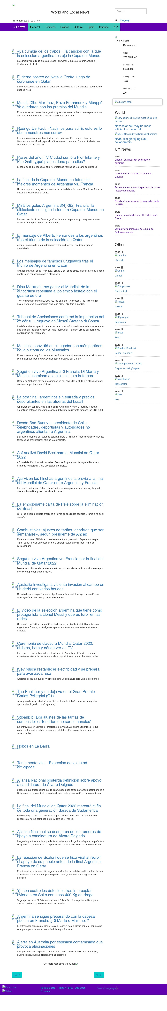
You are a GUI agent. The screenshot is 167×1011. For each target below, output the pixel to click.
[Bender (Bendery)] (137, 348)
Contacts (46, 991)
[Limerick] (137, 255)
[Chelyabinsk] (137, 286)
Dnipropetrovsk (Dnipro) (127, 368)
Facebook (25, 69)
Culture (78, 27)
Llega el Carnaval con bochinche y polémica (132, 161)
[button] (124, 20)
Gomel (118, 275)
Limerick (119, 260)
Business (50, 27)
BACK (17, 974)
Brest (117, 337)
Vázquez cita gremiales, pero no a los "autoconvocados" (134, 230)
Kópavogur (120, 322)
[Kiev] (137, 394)
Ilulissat (118, 306)
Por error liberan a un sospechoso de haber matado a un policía (137, 189)
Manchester (121, 383)
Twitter (37, 69)
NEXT (99, 974)
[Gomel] (137, 270)
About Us (80, 987)
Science (104, 27)
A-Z (116, 27)
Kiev (117, 399)
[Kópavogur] (137, 317)
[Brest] (137, 332)
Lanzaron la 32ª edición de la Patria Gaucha (133, 175)
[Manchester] (137, 379)
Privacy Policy (65, 987)
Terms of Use (48, 987)
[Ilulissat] (137, 301)
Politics (64, 27)
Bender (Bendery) (124, 352)
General (35, 27)
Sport (91, 27)
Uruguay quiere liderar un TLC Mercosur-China (136, 216)
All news (19, 26)
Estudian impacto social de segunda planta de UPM (137, 202)
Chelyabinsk (121, 291)
